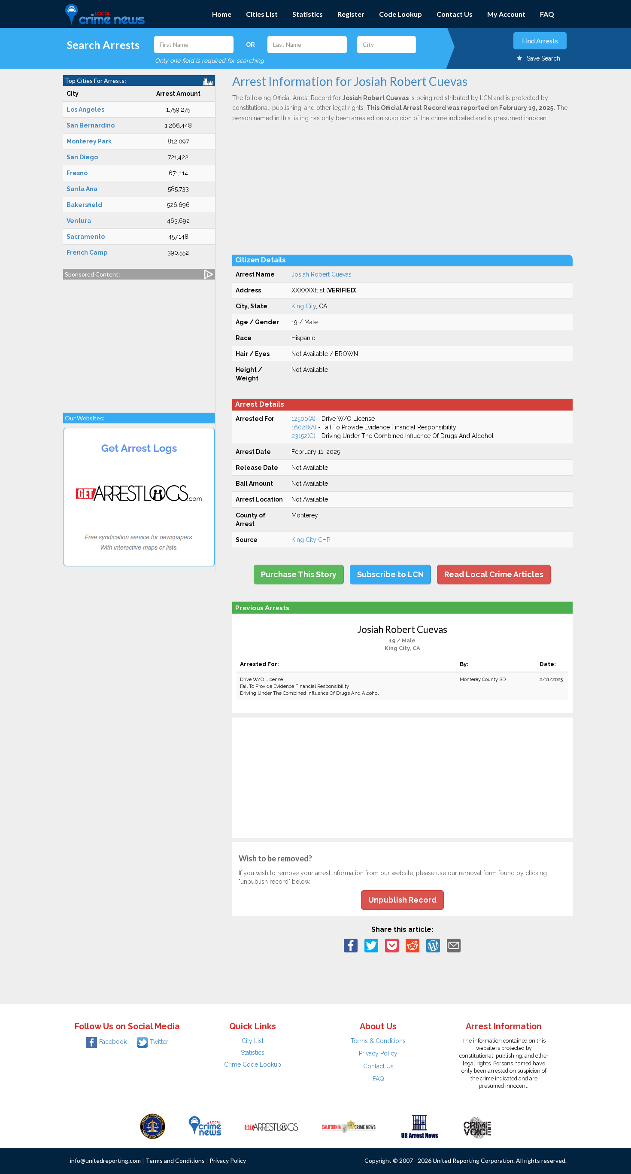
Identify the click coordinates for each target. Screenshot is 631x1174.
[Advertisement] (139, 342)
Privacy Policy (378, 1053)
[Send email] (454, 945)
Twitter (159, 1041)
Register (350, 14)
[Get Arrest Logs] (271, 1125)
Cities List (262, 14)
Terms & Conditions (378, 1040)
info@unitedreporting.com (105, 1160)
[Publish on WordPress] (433, 945)
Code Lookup (400, 14)
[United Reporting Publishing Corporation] (153, 1125)
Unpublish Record (402, 899)
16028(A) (303, 427)
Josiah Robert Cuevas (321, 274)
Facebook (113, 1041)
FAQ (547, 14)
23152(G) (303, 435)
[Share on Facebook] (351, 945)
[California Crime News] (349, 1125)
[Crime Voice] (477, 1125)
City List (253, 1040)
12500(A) (303, 418)
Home (221, 14)
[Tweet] (371, 945)
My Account (506, 14)
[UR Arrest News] (419, 1125)
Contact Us (455, 14)
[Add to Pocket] (392, 945)
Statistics (307, 14)
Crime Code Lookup (252, 1064)
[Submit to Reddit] (412, 945)
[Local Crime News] (204, 1125)
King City (303, 306)
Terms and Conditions (175, 1160)
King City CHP (310, 539)
